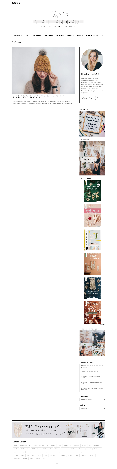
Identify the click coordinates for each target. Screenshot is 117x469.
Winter (31, 458)
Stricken (70, 455)
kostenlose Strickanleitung (76, 452)
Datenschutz (62, 463)
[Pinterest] (19, 3)
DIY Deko (16, 448)
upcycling (83, 455)
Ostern (39, 455)
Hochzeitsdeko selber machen (46, 452)
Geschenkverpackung (19, 452)
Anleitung (53, 445)
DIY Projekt (73, 448)
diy (90, 445)
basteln (59, 445)
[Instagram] (17, 3)
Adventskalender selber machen (41, 445)
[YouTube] (15, 3)
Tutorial (76, 455)
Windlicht (25, 458)
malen (22, 455)
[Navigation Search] (102, 35)
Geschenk (81, 448)
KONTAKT (73, 3)
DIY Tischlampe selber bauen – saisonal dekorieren (92, 389)
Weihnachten (17, 458)
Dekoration (84, 445)
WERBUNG (100, 3)
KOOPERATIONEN (82, 3)
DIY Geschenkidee (25, 448)
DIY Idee (57, 448)
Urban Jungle (91, 455)
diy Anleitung (96, 445)
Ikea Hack (58, 452)
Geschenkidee (97, 448)
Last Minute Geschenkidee (96, 452)
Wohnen (38, 458)
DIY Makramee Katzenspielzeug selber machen (91, 383)
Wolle (44, 458)
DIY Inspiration (65, 448)
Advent (15, 445)
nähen (33, 455)
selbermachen (53, 455)
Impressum (55, 463)
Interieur (65, 452)
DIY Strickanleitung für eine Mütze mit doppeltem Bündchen (38, 97)
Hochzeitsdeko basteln (32, 452)
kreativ (86, 452)
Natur (28, 455)
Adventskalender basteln (25, 445)
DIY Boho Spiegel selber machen (90, 371)
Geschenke (89, 448)
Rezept (45, 455)
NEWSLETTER (92, 3)
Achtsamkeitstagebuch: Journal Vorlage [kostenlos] (92, 366)
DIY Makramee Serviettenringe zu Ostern (90, 377)
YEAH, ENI (65, 3)
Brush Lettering (67, 445)
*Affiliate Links (101, 324)
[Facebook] (13, 3)
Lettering (16, 455)
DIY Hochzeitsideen (47, 448)
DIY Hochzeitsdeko (36, 448)
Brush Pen (76, 445)
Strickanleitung (62, 455)
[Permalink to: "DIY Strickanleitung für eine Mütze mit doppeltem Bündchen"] (43, 70)
